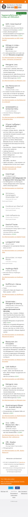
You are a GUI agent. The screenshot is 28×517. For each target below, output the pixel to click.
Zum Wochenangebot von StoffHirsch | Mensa (13, 295)
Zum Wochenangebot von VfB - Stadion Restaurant (13, 451)
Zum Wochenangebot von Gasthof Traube (13, 237)
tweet (10, 487)
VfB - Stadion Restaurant (11, 443)
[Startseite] (7, 2)
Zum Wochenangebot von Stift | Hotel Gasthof (12, 39)
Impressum (24, 491)
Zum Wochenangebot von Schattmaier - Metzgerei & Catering (13, 335)
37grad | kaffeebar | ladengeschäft (13, 125)
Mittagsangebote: (8, 448)
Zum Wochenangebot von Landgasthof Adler (13, 251)
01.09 (12, 7)
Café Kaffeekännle (13, 215)
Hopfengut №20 (12, 269)
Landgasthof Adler (13, 242)
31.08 (8, 7)
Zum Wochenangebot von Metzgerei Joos (13, 80)
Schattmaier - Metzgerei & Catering (14, 302)
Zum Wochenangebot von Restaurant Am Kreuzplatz (13, 360)
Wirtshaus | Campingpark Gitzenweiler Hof (12, 195)
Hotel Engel (10, 174)
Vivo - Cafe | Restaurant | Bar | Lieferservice (12, 425)
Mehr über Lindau (9, 479)
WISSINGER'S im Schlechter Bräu (12, 108)
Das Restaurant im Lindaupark (13, 87)
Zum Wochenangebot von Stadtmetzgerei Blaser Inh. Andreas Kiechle (14, 416)
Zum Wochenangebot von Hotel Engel (12, 188)
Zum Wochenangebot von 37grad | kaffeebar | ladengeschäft (11, 168)
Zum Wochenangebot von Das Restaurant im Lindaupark (13, 101)
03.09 (19, 7)
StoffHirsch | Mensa (13, 284)
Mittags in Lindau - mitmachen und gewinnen (13, 47)
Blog (19, 491)
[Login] (20, 2)
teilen (17, 487)
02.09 (16, 7)
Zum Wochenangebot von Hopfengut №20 (12, 278)
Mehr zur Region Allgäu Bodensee (10, 481)
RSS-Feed (3, 491)
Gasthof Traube (12, 225)
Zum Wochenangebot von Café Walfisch (13, 379)
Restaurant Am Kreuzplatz (11, 343)
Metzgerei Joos (12, 65)
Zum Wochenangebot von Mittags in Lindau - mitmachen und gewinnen (12, 58)
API (7, 491)
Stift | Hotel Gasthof (13, 24)
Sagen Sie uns (22, 462)
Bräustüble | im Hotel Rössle (14, 258)
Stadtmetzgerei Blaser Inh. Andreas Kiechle (14, 406)
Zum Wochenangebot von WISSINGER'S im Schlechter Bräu (13, 118)
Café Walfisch (11, 367)
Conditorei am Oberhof (14, 206)
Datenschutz (24, 493)
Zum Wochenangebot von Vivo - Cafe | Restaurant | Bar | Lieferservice (12, 436)
